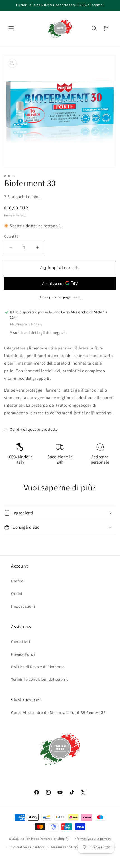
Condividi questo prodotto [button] (34, 429)
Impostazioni (23, 606)
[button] (11, 28)
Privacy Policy (23, 654)
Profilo (17, 581)
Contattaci (20, 641)
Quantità (11, 236)
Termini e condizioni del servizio (40, 679)
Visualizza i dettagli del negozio (38, 332)
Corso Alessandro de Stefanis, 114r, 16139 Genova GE (58, 712)
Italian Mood (29, 838)
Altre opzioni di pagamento (60, 297)
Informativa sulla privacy (92, 839)
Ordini (16, 593)
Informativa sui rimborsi (27, 847)
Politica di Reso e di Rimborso (38, 666)
